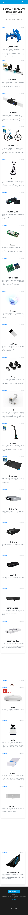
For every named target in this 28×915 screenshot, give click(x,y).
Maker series (14, 22)
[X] (13, 908)
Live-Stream (12, 19)
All (6, 19)
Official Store (18, 903)
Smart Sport (6, 22)
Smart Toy (19, 19)
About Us (13, 903)
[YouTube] (16, 909)
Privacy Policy (14, 905)
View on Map (14, 899)
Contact (24, 903)
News (8, 903)
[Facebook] (11, 909)
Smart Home (22, 22)
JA (25, 2)
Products (4, 903)
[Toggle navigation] (22, 2)
